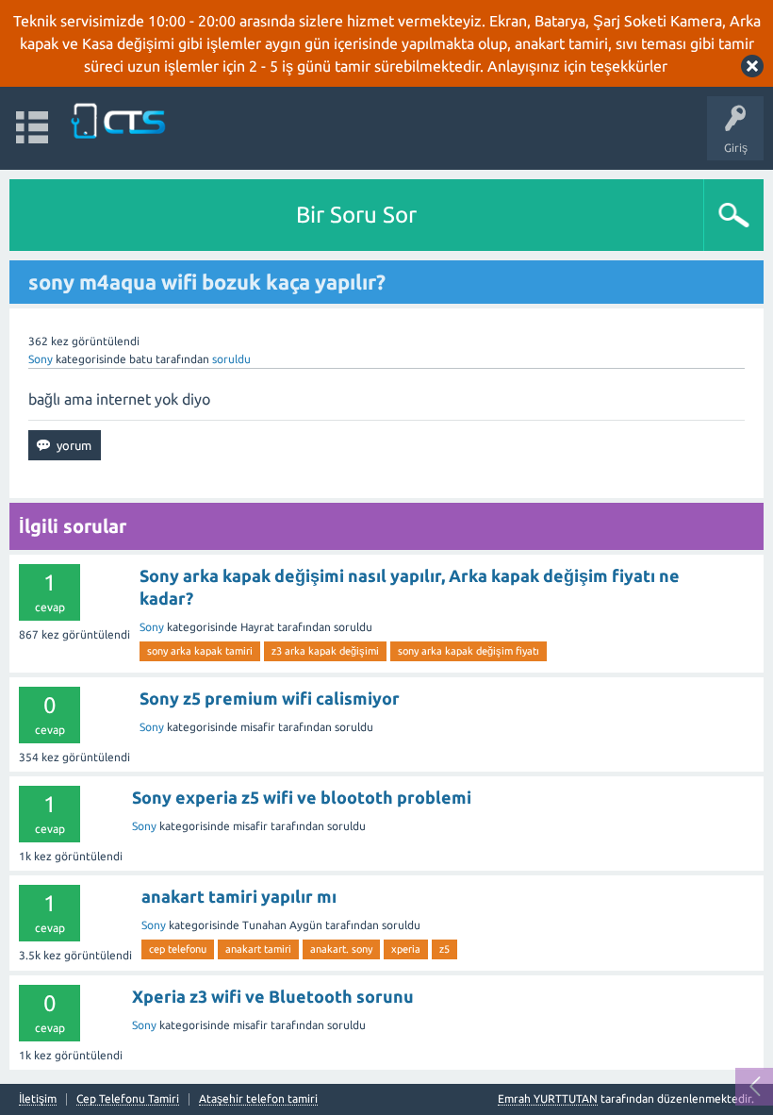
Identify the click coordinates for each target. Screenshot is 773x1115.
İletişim (38, 1099)
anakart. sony (341, 949)
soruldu (231, 359)
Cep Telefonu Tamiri (127, 1099)
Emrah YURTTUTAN (548, 1098)
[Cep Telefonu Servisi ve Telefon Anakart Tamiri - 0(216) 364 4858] (119, 119)
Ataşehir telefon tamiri (258, 1099)
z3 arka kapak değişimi (325, 651)
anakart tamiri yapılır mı (239, 896)
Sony (40, 359)
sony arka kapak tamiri (200, 651)
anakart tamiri (258, 949)
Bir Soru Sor (356, 214)
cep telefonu (177, 949)
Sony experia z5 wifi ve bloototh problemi (301, 797)
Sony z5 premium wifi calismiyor (270, 698)
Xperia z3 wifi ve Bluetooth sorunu (273, 996)
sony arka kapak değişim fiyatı (468, 651)
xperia (405, 949)
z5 (444, 949)
